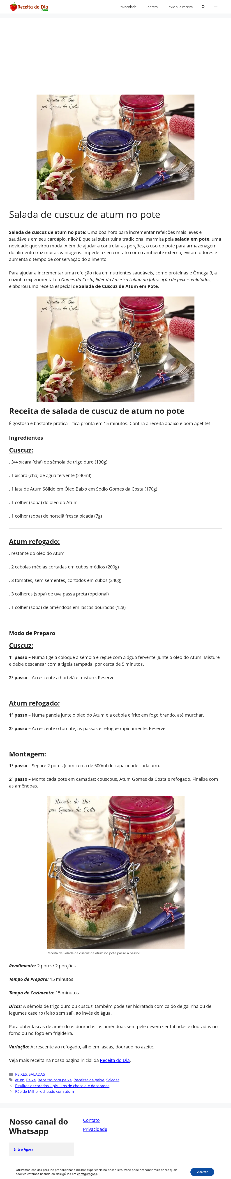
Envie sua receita (180, 7)
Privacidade (127, 7)
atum (19, 1079)
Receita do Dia (115, 1060)
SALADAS (37, 1074)
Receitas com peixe (55, 1079)
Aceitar (202, 1172)
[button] (203, 7)
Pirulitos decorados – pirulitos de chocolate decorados (62, 1085)
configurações (87, 1174)
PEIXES (21, 1074)
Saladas (112, 1079)
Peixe (31, 1079)
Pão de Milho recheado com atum (44, 1091)
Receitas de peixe (89, 1079)
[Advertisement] (115, 60)
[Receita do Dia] (29, 7)
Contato (152, 7)
